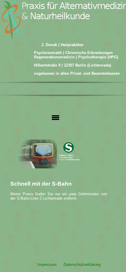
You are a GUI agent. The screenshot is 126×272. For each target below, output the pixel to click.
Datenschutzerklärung (82, 264)
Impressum (47, 264)
